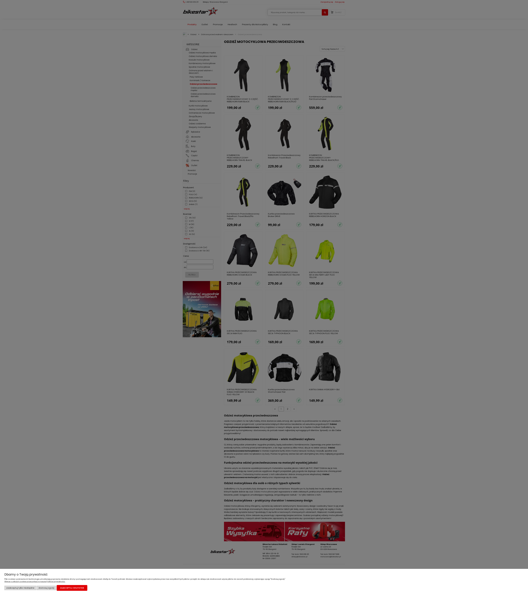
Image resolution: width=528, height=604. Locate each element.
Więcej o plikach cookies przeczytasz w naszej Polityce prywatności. (34, 581)
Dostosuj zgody (46, 587)
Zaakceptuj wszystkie (72, 587)
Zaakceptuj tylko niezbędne (20, 587)
